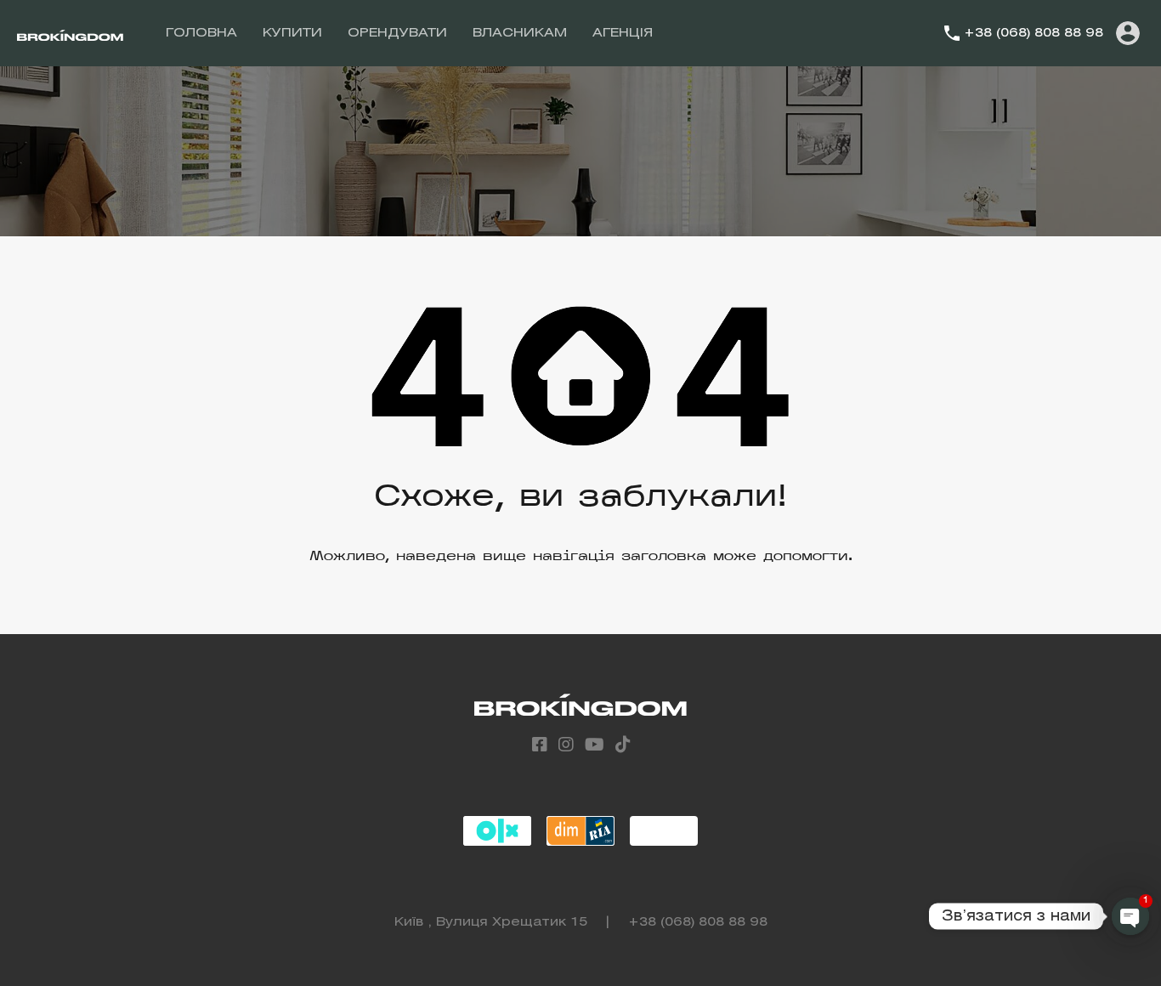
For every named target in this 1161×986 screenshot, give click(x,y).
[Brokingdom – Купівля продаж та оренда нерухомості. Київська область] (70, 33)
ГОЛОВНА (201, 33)
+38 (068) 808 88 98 (1033, 33)
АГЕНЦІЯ (622, 33)
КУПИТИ (292, 33)
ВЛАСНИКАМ (520, 33)
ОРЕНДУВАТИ (397, 33)
